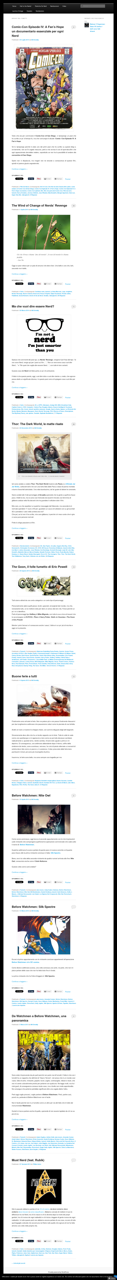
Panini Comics (63, 662)
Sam (28, 1253)
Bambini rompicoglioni (48, 781)
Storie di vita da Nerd (36, 296)
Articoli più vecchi (18, 1263)
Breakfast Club (66, 405)
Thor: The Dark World (68, 554)
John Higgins (43, 1143)
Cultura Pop (37, 407)
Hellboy (52, 657)
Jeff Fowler (23, 659)
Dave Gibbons (43, 1001)
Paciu (57, 552)
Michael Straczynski (58, 1145)
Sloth (58, 664)
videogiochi (25, 195)
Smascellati (65, 664)
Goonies (37, 657)
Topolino (65, 1003)
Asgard (59, 546)
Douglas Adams (47, 407)
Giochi (41, 783)
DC (36, 548)
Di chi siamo (44, 1209)
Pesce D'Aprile (45, 294)
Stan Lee (72, 193)
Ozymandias (27, 1147)
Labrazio (22, 662)
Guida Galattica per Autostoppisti (33, 1251)
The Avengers (52, 554)
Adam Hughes (41, 1137)
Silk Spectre (48, 1003)
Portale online (66, 294)
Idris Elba (71, 548)
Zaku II (37, 785)
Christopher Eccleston (27, 548)
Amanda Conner (49, 999)
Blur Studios (29, 653)
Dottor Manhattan (54, 1001)
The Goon (36, 666)
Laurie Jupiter (22, 1003)
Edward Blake (36, 1141)
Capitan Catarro (17, 407)
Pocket (67, 179)
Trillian (14, 1255)
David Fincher (34, 655)
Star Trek (48, 1253)
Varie (22, 291)
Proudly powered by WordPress (58, 1272)
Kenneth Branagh (55, 550)
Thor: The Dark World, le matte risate (37, 424)
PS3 (20, 785)
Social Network (24, 296)
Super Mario (63, 1253)
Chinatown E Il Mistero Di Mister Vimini (62, 653)
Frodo (68, 1249)
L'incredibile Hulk (41, 659)
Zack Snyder (34, 1149)
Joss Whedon (43, 193)
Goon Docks (30, 657)
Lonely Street (29, 662)
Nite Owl (60, 894)
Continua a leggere (19, 169)
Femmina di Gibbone (55, 548)
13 (73, 567)
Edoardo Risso (26, 1141)
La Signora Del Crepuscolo (48, 894)
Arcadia (53, 546)
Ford (64, 1249)
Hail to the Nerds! (25, 6)
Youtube (36, 413)
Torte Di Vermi (51, 666)
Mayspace (31, 411)
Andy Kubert (48, 890)
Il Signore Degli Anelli (52, 1251)
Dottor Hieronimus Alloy (47, 655)
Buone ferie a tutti (24, 676)
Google (48, 409)
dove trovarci (23, 1212)
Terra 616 (44, 554)
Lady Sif (64, 550)
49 (73, 206)
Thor (59, 554)
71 (73, 306)
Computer (30, 407)
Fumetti (22, 651)
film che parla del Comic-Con (53, 191)
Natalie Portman (45, 552)
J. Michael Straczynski (24, 894)
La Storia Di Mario (61, 783)
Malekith (21, 552)
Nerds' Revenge (17, 294)
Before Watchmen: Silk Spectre (33, 907)
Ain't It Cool (43, 187)
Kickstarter (31, 659)
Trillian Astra (37, 1164)
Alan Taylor (46, 546)
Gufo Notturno (61, 892)
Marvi (61, 1251)
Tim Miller (43, 666)
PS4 (51, 411)
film (42, 191)
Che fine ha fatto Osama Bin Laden (59, 187)
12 (73, 676)
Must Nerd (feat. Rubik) (28, 1160)
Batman (55, 890)
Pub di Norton (52, 664)
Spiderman (34, 1253)
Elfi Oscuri (45, 548)
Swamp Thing (27, 666)
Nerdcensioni (54, 6)
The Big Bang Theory (18, 413)
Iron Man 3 (15, 550)
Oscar (56, 662)
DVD (39, 548)
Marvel (26, 552)
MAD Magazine (39, 662)
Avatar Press (69, 651)
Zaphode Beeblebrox (46, 413)
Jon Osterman (52, 1143)
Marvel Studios (34, 552)
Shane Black (24, 554)
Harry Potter (45, 657)
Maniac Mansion (21, 411)
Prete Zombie (42, 664)
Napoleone (15, 785)
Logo (63, 291)
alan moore (40, 890)
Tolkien (70, 1253)
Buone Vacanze (62, 781)
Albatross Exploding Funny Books (47, 651)
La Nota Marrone (56, 291)
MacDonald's (52, 193)
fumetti (14, 193)
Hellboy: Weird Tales (62, 657)
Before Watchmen (65, 890)
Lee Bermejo (37, 1145)
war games (29, 413)
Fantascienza (16, 409)
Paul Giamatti (20, 664)
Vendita (46, 296)
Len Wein (45, 1145)
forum (26, 409)
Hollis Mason (51, 1141)
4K (36, 405)
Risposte (33, 195)
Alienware (46, 405)
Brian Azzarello (38, 1139)
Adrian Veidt (50, 1137)
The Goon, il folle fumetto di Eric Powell (39, 567)
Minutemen (69, 1145)
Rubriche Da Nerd (41, 6)
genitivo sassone (39, 409)
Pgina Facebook (56, 294)
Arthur (43, 1249)
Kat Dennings (44, 550)
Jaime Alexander (24, 550)
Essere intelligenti (59, 407)
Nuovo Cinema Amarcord (31, 294)
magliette (69, 291)
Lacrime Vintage (17, 11)
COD (24, 407)
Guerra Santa (55, 409)
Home (14, 6)
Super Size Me (16, 195)
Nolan (70, 1251)
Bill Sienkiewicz (35, 892)
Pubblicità (15, 296)
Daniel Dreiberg (46, 892)
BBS (59, 405)
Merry (66, 1251)
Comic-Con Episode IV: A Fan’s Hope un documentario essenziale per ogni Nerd (38, 31)
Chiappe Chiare (22, 783)
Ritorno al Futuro (58, 411)
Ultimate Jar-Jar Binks (37, 556)
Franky (14, 657)
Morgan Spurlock (62, 193)
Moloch (14, 1147)
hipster (62, 409)
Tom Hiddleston (17, 556)
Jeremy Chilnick (32, 193)
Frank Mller (64, 1001)
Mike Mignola (49, 662)
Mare (73, 783)
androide (38, 1249)
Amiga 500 (53, 405)
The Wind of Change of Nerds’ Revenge (39, 205)
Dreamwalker (60, 655)
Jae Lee (27, 1143)
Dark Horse (25, 655)
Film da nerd (67, 191)
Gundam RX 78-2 (49, 783)
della (25, 962)
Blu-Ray (64, 546)
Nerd (36, 411)
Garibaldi (36, 783)
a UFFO (39, 405)
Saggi (42, 1147)
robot (25, 1253)
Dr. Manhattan (16, 1141)
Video (64, 6)
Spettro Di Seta (57, 1003)
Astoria (61, 651)
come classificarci (37, 1212)
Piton (26, 664)
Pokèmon (19, 1253)
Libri (69, 783)
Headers (29, 11)
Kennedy (61, 1143)
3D (41, 546)
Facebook (69, 407)
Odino (53, 552)
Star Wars (55, 1253)
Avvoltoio (15, 653)
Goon (24, 657)
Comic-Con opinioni (33, 191)
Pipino (14, 1253)
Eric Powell (69, 655)
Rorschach (67, 894)
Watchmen (15, 896)
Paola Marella (64, 552)
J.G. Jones (20, 1143)
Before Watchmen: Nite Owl (31, 795)
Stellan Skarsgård (34, 554)
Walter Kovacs (16, 1149)
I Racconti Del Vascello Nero (65, 1141)
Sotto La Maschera (68, 1147)
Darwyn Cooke (33, 1001)
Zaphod (27, 1255)
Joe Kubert (35, 894)
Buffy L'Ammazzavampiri (41, 653)
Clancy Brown (16, 655)
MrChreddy (35, 40)
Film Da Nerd (24, 187)
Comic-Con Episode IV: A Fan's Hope (46, 189)
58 (73, 424)
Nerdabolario (40, 11)
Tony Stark (26, 556)
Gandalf (19, 1251)
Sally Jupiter (39, 1003)
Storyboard (19, 666)
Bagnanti (38, 781)
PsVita (25, 785)
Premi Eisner (33, 664)
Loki (69, 550)
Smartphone (69, 411)
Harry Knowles (22, 193)
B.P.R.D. (21, 653)
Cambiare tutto (40, 291)
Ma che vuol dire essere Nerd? (33, 306)
